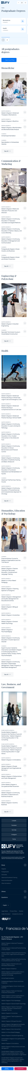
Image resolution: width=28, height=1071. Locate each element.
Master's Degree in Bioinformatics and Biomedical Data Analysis (11, 964)
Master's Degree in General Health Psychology (14, 1003)
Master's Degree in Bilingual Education (12, 1021)
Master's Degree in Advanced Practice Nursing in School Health (14, 948)
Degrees (4, 869)
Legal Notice (5, 911)
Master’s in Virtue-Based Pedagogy (11, 1032)
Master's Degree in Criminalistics (10, 1043)
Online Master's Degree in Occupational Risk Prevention (13, 1039)
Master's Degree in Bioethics (9, 968)
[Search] (18, 2)
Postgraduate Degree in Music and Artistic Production (13, 982)
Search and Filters (10, 60)
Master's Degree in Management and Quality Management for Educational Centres (13, 1025)
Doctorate (4, 874)
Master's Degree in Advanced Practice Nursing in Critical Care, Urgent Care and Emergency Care (14, 954)
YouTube (14, 830)
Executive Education (7, 880)
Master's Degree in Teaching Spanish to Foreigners (12, 1017)
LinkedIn (14, 820)
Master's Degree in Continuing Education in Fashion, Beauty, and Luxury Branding (13, 996)
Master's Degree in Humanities (10, 1013)
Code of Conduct (6, 914)
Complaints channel (17, 914)
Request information (6, 1069)
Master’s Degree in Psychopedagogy (11, 1000)
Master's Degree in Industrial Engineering (12, 1035)
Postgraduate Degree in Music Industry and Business (13, 987)
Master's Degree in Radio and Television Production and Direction (12, 991)
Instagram (14, 834)
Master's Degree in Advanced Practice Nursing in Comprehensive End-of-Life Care (14, 959)
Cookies (21, 911)
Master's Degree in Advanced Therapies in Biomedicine (12, 944)
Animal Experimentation (8, 978)
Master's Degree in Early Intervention (11, 1029)
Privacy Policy (13, 911)
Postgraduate (5, 871)
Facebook (14, 825)
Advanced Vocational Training (9, 877)
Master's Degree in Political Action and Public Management (13, 1047)
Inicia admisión (20, 1068)
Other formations (6, 883)
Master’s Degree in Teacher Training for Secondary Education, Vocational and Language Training (12, 1008)
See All (6, 151)
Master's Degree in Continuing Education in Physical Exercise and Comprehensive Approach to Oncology (13, 973)
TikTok (14, 839)
